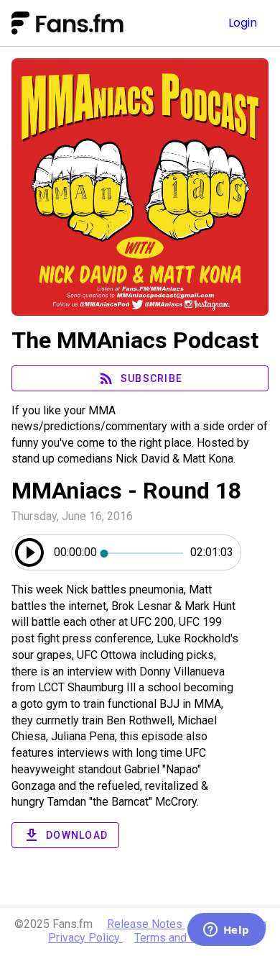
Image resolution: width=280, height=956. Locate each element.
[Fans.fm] (95, 23)
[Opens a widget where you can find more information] (226, 931)
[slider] (143, 552)
